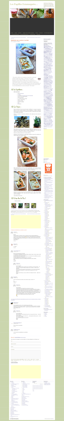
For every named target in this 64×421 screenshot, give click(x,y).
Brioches (46, 282)
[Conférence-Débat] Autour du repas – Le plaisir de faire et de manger (48, 183)
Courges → (12, 393)
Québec (46, 302)
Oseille (48, 100)
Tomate (49, 124)
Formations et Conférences (25, 401)
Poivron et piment (25, 386)
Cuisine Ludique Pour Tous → (14, 416)
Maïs (44, 94)
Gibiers (47, 271)
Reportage (46, 225)
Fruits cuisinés (47, 291)
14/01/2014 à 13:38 (16, 251)
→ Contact (12, 382)
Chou (37, 211)
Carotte (36, 211)
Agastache (47, 45)
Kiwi (44, 90)
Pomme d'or (50, 107)
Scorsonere (50, 119)
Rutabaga (13, 392)
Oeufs (46, 258)
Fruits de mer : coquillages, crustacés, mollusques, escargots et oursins (49, 253)
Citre (49, 70)
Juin (23, 390)
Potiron (47, 110)
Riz (46, 264)
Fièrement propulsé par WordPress (49, 418)
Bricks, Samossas (48, 249)
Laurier (49, 91)
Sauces (47, 242)
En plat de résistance (30, 210)
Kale (19, 212)
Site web (12, 346)
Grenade (12, 403)
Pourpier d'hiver (47, 112)
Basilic (47, 50)
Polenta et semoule (48, 263)
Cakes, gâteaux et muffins (48, 283)
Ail (49, 46)
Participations (46, 220)
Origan (45, 100)
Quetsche (50, 113)
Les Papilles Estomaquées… (24, 4)
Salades (47, 247)
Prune (46, 113)
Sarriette (49, 118)
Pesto (46, 279)
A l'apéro (46, 236)
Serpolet (45, 120)
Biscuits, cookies (47, 281)
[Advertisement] (32, 25)
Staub (46, 219)
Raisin (46, 115)
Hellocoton (45, 314)
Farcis (46, 251)
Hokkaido (45, 88)
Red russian (48, 115)
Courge (46, 75)
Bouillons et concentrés (49, 274)
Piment (49, 103)
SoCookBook (47, 218)
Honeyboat (47, 88)
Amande (47, 48)
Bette (45, 51)
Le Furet (46, 223)
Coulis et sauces (48, 275)
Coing (44, 73)
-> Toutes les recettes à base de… (48, 200)
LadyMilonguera (16, 329)
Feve (47, 82)
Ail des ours (47, 47)
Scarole (47, 119)
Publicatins (46, 224)
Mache (50, 92)
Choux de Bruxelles (14, 391)
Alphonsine (15, 302)
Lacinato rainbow (47, 90)
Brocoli (50, 53)
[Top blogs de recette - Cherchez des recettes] (48, 162)
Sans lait (46, 231)
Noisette (47, 97)
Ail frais (49, 47)
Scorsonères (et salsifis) (14, 401)
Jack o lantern (48, 89)
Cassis (49, 57)
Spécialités (45, 298)
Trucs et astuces (46, 305)
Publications (12, 409)
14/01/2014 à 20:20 (18, 311)
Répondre (15, 247)
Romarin (51, 116)
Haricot (48, 87)
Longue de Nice (46, 92)
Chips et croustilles (48, 241)
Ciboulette (47, 69)
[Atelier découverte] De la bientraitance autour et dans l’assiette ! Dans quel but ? (48, 189)
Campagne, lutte (47, 206)
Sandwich (47, 265)
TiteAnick (18, 41)
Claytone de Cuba (46, 72)
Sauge (45, 119)
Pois (52, 105)
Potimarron (46, 109)
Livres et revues (47, 208)
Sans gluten (46, 230)
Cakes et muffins (48, 240)
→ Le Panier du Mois (32, 34)
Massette (52, 93)
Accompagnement (47, 243)
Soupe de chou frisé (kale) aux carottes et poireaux (34, 37)
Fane (51, 80)
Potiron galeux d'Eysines (48, 111)
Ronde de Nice (45, 117)
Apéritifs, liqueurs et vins (49, 237)
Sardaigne (46, 303)
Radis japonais (48, 114)
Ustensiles (46, 209)
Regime (45, 226)
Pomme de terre (48, 108)
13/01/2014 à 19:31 (16, 330)
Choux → (12, 387)
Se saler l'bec (35, 210)
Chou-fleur (13, 390)
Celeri (46, 58)
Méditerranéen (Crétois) (48, 229)
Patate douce (46, 101)
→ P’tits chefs (23, 393)
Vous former (46, 211)
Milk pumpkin (49, 94)
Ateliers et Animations (13, 410)
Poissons (47, 262)
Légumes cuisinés (48, 256)
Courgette (46, 78)
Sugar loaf (45, 122)
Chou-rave (46, 64)
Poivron (48, 106)
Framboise (48, 83)
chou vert (27, 95)
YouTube (45, 316)
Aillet (52, 47)
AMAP (46, 203)
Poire (46, 104)
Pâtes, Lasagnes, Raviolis (49, 259)
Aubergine (50, 49)
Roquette (49, 117)
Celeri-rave (49, 59)
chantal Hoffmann (18, 337)
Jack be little (51, 88)
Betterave (49, 51)
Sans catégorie (46, 234)
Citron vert (47, 71)
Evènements (46, 222)
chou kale (31, 95)
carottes (19, 94)
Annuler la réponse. (23, 337)
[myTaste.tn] (48, 161)
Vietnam (46, 304)
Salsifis (46, 118)
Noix (50, 97)
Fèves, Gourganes (25, 385)
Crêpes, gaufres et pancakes (48, 287)
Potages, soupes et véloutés (49, 245)
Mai (23, 391)
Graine (47, 86)
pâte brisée (22, 93)
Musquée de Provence (48, 96)
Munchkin (46, 95)
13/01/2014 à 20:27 (16, 303)
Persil (48, 102)
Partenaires (45, 212)
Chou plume (13, 212)
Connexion (45, 382)
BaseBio (46, 213)
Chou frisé (47, 66)
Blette (45, 53)
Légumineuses (48, 257)
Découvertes (46, 202)
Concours (23, 395)
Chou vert (17, 212)
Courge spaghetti (49, 77)
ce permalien (35, 212)
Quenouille (48, 113)
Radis (45, 114)
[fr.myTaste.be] (48, 159)
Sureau (48, 122)
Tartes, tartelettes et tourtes (49, 266)
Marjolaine (48, 93)
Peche (46, 102)
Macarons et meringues (48, 292)
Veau (48, 270)
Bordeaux (46, 300)
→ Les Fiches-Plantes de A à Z (24, 34)
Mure (48, 95)
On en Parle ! (12, 408)
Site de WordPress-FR (47, 384)
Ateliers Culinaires (13, 407)
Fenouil (45, 81)
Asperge (46, 49)
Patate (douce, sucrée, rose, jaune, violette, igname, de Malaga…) (15, 399)
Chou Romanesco (47, 67)
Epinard (45, 80)
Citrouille (50, 71)
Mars (23, 392)
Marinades (47, 277)
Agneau (48, 268)
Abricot (45, 45)
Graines (47, 276)
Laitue (47, 91)
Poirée (49, 105)
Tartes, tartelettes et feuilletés (49, 296)
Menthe (46, 94)
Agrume (46, 46)
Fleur (51, 82)
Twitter (45, 315)
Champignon (50, 61)
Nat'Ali (46, 217)
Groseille (45, 87)
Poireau (21, 212)
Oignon (48, 98)
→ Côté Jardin (38, 34)
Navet (50, 96)
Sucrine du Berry (50, 121)
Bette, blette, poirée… (14, 384)
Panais (50, 100)
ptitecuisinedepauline (17, 322)
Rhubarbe (47, 116)
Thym (23, 212)
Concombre (47, 73)
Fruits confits (47, 294)
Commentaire (12, 349)
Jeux (45, 207)
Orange (49, 99)
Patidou (50, 101)
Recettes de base (47, 293)
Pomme (46, 107)
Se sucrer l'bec (46, 280)
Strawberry (47, 120)
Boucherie (48, 269)
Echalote (45, 79)
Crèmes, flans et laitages (48, 286)
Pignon (46, 103)
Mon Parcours (12, 413)
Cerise (46, 61)
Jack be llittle (45, 89)
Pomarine (51, 106)
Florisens (46, 214)
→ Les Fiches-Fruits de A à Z (15, 34)
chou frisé (23, 95)
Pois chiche (45, 106)
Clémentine (50, 72)
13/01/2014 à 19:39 (16, 323)
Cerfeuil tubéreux (13, 386)
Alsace (46, 299)
